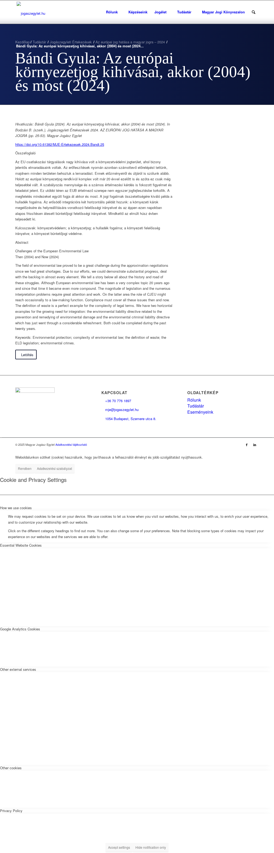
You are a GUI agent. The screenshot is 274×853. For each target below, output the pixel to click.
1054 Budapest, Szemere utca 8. (128, 418)
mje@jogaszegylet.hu (120, 409)
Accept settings (119, 847)
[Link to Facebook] (247, 444)
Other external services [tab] (18, 669)
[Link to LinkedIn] (255, 444)
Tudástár (195, 406)
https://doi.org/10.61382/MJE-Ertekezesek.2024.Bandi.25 (59, 144)
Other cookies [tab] (11, 767)
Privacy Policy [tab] (11, 810)
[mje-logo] (31, 12)
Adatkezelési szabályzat (54, 468)
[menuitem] (113, 12)
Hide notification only (150, 847)
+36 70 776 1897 (116, 400)
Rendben (25, 468)
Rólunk (194, 400)
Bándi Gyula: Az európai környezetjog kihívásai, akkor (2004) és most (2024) (132, 71)
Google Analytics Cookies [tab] (20, 628)
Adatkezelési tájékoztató (71, 444)
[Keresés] (253, 12)
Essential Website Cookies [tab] (21, 545)
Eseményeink (200, 412)
